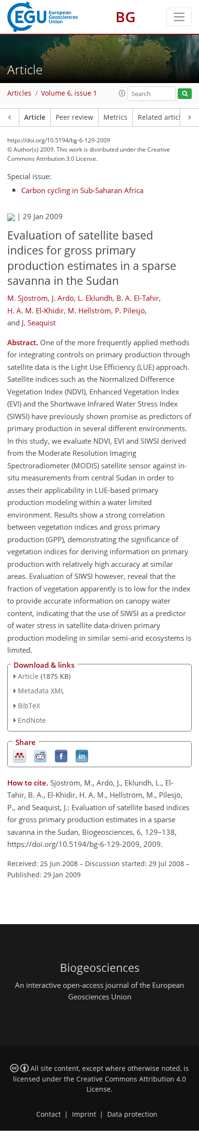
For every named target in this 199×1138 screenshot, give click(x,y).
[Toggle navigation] (179, 17)
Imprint (84, 1114)
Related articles (163, 117)
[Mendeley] (19, 755)
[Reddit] (40, 755)
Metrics (115, 117)
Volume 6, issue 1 (69, 93)
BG (125, 17)
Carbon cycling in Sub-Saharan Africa (82, 190)
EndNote (32, 720)
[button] (122, 93)
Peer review (74, 117)
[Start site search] (185, 93)
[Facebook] (61, 755)
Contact (48, 1114)
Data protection (132, 1114)
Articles (19, 93)
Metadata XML (41, 690)
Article (34, 117)
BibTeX (29, 705)
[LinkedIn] (81, 755)
